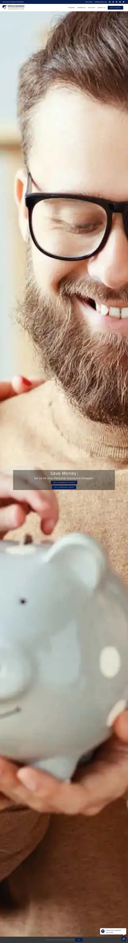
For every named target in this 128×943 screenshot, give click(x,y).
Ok (79, 939)
